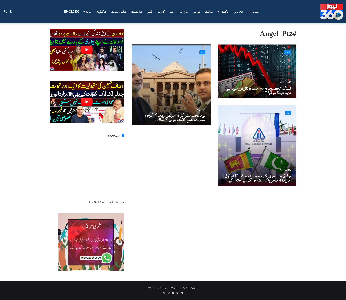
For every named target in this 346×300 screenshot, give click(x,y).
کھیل (149, 11)
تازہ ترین (238, 11)
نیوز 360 (151, 288)
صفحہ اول (253, 11)
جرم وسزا (183, 11)
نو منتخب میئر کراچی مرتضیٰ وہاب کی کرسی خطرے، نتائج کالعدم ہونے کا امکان (175, 117)
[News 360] (331, 12)
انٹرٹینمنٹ (136, 11)
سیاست (209, 11)
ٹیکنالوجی (101, 11)
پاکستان (224, 11)
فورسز (197, 11)
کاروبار (161, 11)
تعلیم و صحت (118, 11)
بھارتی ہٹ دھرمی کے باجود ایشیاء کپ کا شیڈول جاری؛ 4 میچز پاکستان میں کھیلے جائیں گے (258, 178)
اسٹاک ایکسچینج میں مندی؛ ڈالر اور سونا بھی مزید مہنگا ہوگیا (258, 90)
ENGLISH (71, 11)
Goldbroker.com (116, 202)
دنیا (171, 11)
